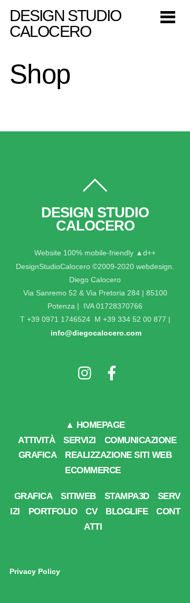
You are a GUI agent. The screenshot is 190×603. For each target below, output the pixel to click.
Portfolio (53, 511)
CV (91, 511)
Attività (36, 440)
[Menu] (167, 16)
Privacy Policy (35, 571)
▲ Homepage (95, 425)
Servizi (79, 440)
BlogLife (127, 511)
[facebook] (112, 374)
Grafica (33, 496)
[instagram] (85, 374)
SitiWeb (78, 496)
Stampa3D (126, 496)
